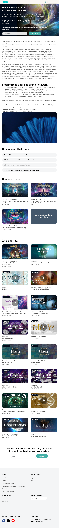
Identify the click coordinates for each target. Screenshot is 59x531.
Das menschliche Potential (40, 263)
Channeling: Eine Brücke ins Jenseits (41, 287)
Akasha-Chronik (37, 387)
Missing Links (34, 434)
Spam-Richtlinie (6, 489)
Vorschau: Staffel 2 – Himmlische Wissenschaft (14, 263)
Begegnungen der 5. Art (39, 313)
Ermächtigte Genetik (38, 411)
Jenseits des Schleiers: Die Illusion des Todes (15, 202)
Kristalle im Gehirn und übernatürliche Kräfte (10, 435)
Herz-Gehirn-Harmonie (39, 436)
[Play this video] (15, 251)
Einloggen (53, 2)
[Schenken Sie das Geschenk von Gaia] (45, 2)
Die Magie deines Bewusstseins (14, 313)
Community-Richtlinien (8, 483)
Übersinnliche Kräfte (9, 387)
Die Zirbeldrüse (8, 338)
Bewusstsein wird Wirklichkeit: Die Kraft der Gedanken (43, 202)
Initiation (4, 287)
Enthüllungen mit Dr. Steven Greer (40, 312)
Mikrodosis (5, 336)
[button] (29, 155)
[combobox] (39, 498)
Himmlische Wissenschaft (9, 199)
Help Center (34, 478)
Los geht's (35, 33)
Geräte (4, 480)
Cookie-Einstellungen (8, 491)
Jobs (32, 480)
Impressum (5, 501)
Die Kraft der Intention (39, 336)
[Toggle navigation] (1, 2)
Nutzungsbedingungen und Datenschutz (13, 486)
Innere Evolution (35, 410)
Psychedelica (6, 410)
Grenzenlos (34, 261)
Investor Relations (7, 498)
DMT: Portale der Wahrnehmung (14, 228)
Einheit (4, 289)
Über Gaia (5, 478)
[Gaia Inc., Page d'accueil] (5, 2)
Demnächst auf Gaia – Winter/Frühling (39, 361)
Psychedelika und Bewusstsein (13, 411)
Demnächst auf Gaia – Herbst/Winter (10, 361)
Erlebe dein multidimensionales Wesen (13, 312)
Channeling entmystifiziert (40, 289)
